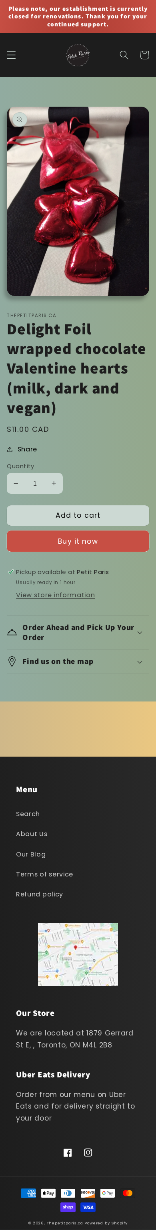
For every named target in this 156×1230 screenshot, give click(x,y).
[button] (11, 55)
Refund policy (39, 894)
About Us (32, 834)
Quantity (20, 466)
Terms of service (44, 874)
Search (28, 814)
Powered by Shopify (106, 1223)
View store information (55, 595)
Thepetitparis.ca (65, 1223)
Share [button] (27, 449)
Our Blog (31, 854)
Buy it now (78, 541)
